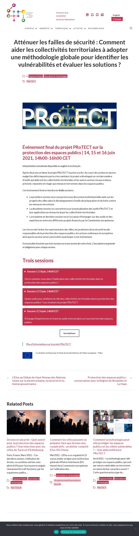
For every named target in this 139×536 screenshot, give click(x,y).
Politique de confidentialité (73, 532)
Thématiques (61, 28)
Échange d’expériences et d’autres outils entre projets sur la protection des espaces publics (69, 317)
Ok (56, 532)
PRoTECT (31, 81)
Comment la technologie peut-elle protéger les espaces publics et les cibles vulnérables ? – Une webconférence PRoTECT (112, 446)
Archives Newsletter (65, 19)
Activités (78, 28)
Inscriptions (69, 333)
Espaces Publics (36, 76)
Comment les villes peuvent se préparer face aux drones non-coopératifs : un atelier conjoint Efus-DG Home (69, 444)
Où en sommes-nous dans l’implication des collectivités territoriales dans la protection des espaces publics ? (64, 277)
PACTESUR (16, 487)
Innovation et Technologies (55, 76)
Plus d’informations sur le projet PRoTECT (48, 344)
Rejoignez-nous (96, 28)
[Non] (135, 528)
